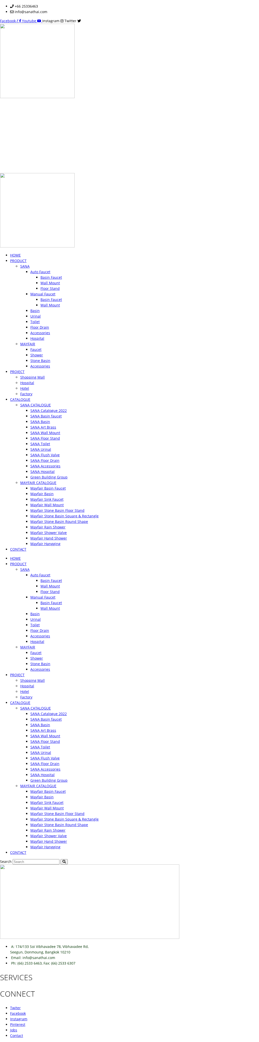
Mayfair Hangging (45, 543)
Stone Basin (40, 360)
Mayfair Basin (42, 493)
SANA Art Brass (43, 427)
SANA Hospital (42, 471)
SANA (25, 266)
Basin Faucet (51, 277)
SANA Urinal (40, 449)
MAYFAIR (27, 344)
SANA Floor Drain (44, 460)
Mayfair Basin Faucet (48, 488)
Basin (35, 310)
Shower (36, 355)
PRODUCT (18, 260)
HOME (15, 255)
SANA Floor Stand (45, 438)
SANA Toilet (40, 443)
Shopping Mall (32, 377)
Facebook (18, 1013)
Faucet (35, 349)
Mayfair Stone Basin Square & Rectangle (64, 516)
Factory (26, 393)
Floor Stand (50, 288)
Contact (16, 1035)
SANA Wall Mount (45, 432)
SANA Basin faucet (46, 416)
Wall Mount (50, 282)
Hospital (37, 338)
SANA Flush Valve (45, 455)
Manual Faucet (42, 294)
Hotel (24, 388)
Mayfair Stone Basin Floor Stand (57, 510)
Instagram (18, 1019)
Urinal (35, 316)
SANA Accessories (45, 466)
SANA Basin (40, 421)
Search (6, 861)
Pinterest (17, 1024)
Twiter (15, 1007)
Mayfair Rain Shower (48, 527)
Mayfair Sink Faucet (46, 499)
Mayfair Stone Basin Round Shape (59, 521)
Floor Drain (39, 327)
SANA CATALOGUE (35, 405)
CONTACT (18, 549)
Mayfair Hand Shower (48, 538)
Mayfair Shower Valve (48, 532)
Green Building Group (49, 477)
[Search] (64, 861)
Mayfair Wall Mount (47, 504)
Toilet (35, 321)
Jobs (13, 1030)
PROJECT (17, 371)
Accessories (40, 332)
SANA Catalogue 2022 (48, 410)
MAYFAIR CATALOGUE (38, 482)
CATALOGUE (20, 399)
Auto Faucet (40, 271)
